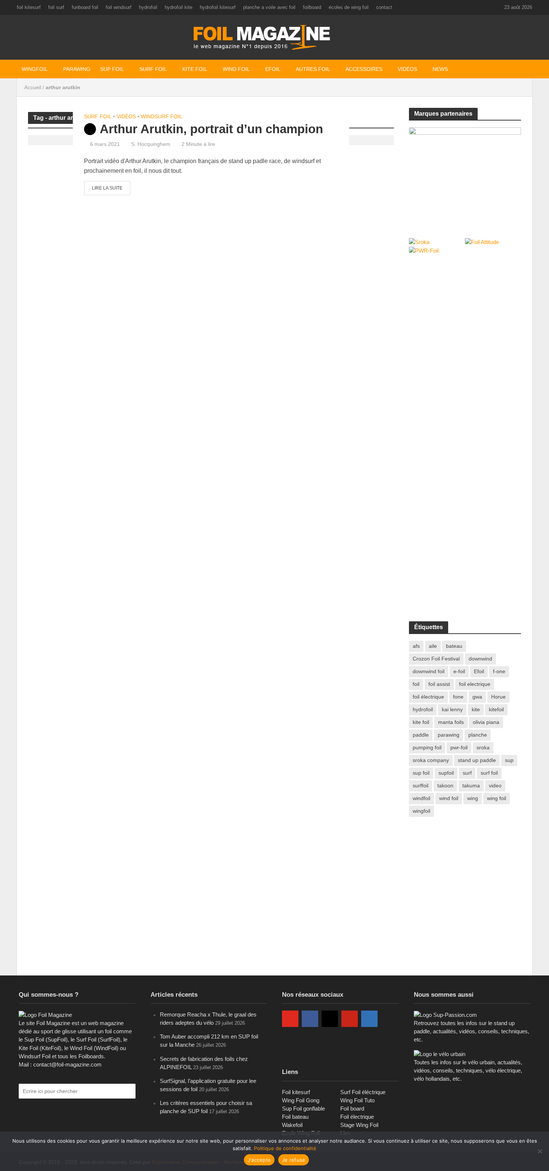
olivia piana (486, 722)
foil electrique (474, 684)
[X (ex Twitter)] (290, 1042)
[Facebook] (310, 1019)
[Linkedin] (369, 1019)
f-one (499, 671)
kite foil (421, 722)
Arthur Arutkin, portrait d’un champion (211, 129)
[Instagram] (330, 1019)
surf (467, 773)
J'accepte (259, 1160)
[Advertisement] (465, 316)
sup (509, 760)
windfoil (421, 798)
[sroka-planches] (465, 174)
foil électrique (428, 697)
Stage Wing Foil (359, 1125)
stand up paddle (477, 760)
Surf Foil (153, 69)
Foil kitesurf (296, 1092)
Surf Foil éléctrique (362, 1092)
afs (416, 646)
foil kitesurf (29, 7)
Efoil (272, 69)
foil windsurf (118, 7)
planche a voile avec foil (269, 7)
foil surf (56, 7)
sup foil (421, 773)
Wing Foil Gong (300, 1100)
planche (477, 735)
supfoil (446, 773)
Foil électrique (357, 1117)
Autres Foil (313, 69)
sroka (483, 747)
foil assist (439, 684)
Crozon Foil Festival (436, 659)
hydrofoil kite (178, 7)
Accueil (32, 87)
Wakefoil (292, 1125)
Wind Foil (236, 69)
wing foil (496, 798)
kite (476, 709)
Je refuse (293, 1160)
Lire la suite (107, 188)
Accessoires (363, 69)
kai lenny (452, 709)
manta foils (451, 722)
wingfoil (421, 811)
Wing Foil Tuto (357, 1100)
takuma (471, 786)
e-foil (459, 671)
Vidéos (407, 69)
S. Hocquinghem (150, 144)
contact (384, 7)
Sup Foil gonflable (303, 1108)
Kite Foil (194, 69)
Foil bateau (295, 1117)
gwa (477, 697)
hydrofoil (148, 7)
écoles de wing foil (349, 7)
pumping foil (427, 747)
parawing (448, 735)
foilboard (312, 7)
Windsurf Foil (161, 116)
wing (472, 798)
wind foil (448, 798)
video (495, 786)
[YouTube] (290, 1019)
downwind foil (428, 671)
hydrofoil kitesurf (218, 7)
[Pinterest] (349, 1019)
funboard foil (85, 7)
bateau (454, 646)
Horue (498, 697)
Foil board (352, 1108)
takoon (445, 786)
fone (458, 697)
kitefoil (496, 709)
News (440, 69)
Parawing (76, 69)
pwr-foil (459, 747)
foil (416, 684)
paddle (421, 735)
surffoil (420, 786)
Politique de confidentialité (285, 1148)
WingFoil (35, 69)
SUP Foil (112, 69)
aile (433, 646)
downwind (480, 659)
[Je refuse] (539, 1151)
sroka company (431, 760)
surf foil (489, 773)
